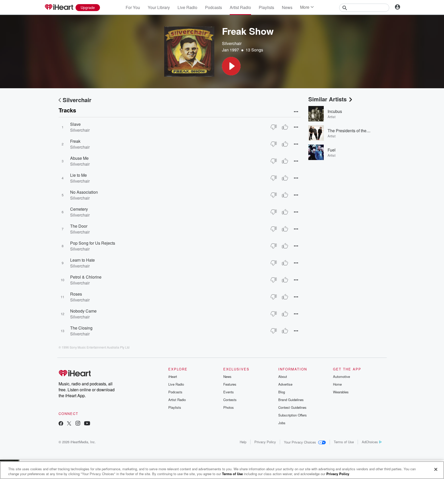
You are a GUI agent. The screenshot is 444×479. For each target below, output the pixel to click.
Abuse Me (79, 158)
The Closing (81, 328)
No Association (84, 192)
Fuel (332, 150)
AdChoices (370, 441)
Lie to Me (78, 175)
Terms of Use (344, 441)
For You (133, 7)
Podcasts (213, 7)
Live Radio (187, 7)
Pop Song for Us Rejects (92, 243)
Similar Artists (327, 99)
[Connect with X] (69, 424)
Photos (228, 407)
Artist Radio (240, 7)
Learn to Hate (82, 260)
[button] (231, 66)
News (287, 7)
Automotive (341, 376)
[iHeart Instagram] (78, 424)
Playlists (266, 7)
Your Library (159, 7)
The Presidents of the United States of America (370, 131)
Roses (76, 294)
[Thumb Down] (273, 127)
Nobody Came (83, 311)
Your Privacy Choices (300, 442)
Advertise (285, 384)
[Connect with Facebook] (61, 424)
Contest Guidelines (292, 407)
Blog (281, 391)
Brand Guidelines (291, 399)
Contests (230, 399)
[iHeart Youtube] (87, 424)
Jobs (281, 422)
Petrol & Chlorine (85, 277)
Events (228, 391)
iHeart (172, 376)
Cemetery (79, 209)
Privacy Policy (265, 441)
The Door (78, 226)
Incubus (335, 111)
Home (337, 384)
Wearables (341, 391)
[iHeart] (58, 7)
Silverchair (232, 43)
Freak (75, 141)
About (282, 376)
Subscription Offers (292, 415)
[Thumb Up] (285, 127)
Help (243, 441)
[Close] (435, 469)
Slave (75, 124)
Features (229, 384)
